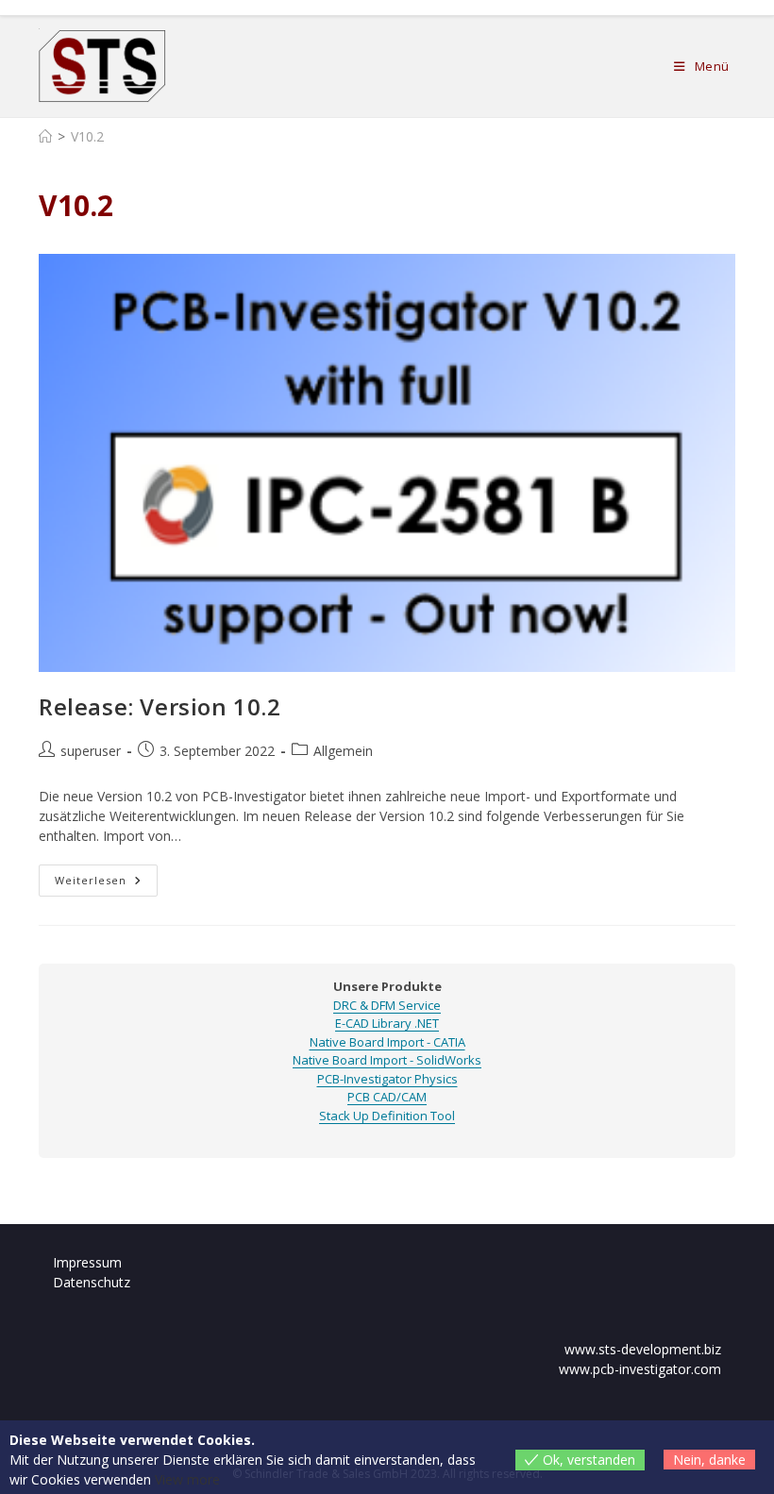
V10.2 (87, 136)
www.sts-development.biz (642, 1349)
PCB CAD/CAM (387, 1096)
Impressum (87, 1262)
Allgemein (343, 751)
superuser (90, 751)
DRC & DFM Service (387, 1005)
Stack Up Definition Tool (387, 1115)
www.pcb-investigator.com (640, 1369)
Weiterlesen (106, 884)
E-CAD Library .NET (387, 1023)
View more (187, 1479)
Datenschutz (91, 1282)
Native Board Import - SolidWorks (387, 1059)
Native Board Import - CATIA (387, 1041)
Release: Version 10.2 (160, 706)
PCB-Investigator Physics (387, 1078)
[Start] (45, 136)
